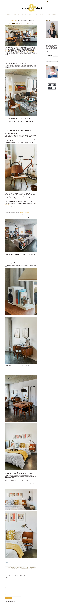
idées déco (33, 566)
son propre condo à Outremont (30, 51)
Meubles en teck (29, 567)
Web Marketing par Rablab (41, 607)
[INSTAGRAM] (51, 1)
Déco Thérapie (12, 566)
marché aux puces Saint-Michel (24, 212)
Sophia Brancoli (21, 568)
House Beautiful (29, 566)
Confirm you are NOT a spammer (10, 601)
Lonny (17, 567)
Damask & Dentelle (31, 8)
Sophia (18, 51)
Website (6, 594)
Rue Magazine (16, 568)
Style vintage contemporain (27, 568)
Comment (6, 577)
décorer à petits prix (23, 566)
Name (6, 587)
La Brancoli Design (13, 567)
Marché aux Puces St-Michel (22, 567)
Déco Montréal (7, 566)
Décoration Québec (17, 566)
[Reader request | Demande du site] (47, 1)
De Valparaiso (14, 206)
